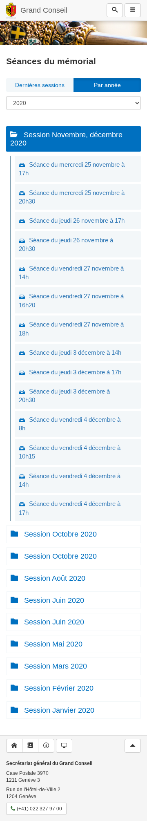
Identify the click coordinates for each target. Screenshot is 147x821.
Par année (107, 85)
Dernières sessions (40, 85)
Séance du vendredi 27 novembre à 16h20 (71, 300)
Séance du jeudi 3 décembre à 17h (75, 372)
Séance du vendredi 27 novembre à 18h (71, 328)
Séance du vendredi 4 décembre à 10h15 (69, 452)
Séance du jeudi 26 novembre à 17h (77, 220)
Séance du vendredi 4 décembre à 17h (69, 508)
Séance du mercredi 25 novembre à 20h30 (72, 197)
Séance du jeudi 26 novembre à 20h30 (66, 244)
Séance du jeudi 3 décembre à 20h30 (64, 395)
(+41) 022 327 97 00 (39, 809)
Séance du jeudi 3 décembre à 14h (75, 352)
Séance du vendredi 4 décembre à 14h (69, 480)
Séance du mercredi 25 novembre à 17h (72, 169)
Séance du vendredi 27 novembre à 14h (71, 272)
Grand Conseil (43, 10)
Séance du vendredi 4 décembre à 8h (69, 424)
